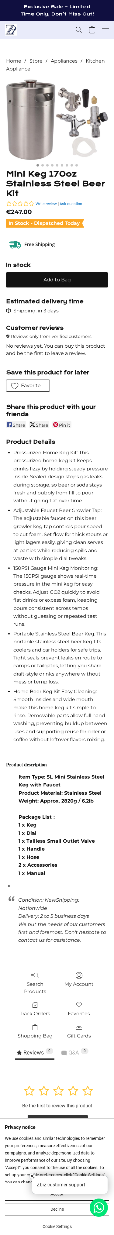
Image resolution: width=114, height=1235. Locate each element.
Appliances (64, 61)
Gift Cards (79, 1036)
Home (13, 61)
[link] (57, 1224)
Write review (46, 203)
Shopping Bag (35, 1036)
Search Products (35, 987)
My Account (79, 984)
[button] (11, 30)
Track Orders (35, 1014)
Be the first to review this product (57, 1106)
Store (36, 61)
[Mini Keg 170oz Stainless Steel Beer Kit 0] (57, 119)
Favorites (79, 1014)
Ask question (71, 203)
